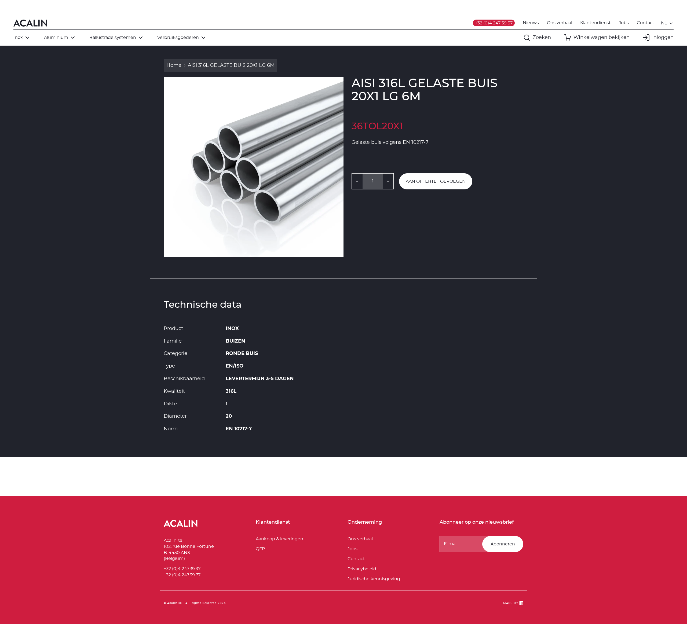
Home (173, 65)
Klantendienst (595, 23)
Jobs (624, 23)
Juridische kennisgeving (374, 579)
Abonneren (503, 544)
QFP (260, 549)
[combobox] (667, 23)
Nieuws (531, 23)
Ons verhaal (559, 23)
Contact (645, 23)
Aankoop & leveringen (279, 539)
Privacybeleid (362, 569)
